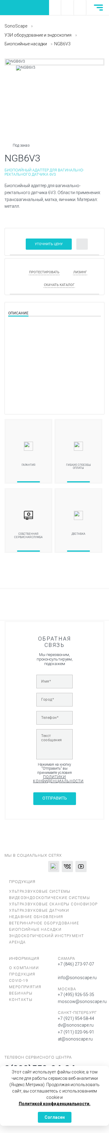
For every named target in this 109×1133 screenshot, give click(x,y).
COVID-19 (18, 981)
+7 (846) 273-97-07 (76, 964)
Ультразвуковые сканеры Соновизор (53, 904)
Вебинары (20, 993)
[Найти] (67, 7)
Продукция (22, 974)
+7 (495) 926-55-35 (76, 994)
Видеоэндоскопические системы (49, 898)
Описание (18, 313)
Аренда (17, 942)
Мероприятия (25, 987)
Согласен (55, 1117)
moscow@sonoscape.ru (82, 1001)
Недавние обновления (36, 917)
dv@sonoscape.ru (76, 1025)
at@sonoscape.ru (75, 1039)
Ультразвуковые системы (40, 891)
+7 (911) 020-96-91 (76, 1032)
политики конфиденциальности (54, 779)
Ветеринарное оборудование (44, 923)
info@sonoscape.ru (77, 977)
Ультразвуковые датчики (39, 910)
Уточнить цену (49, 244)
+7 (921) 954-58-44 (76, 1018)
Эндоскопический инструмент (46, 936)
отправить (54, 798)
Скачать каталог (59, 285)
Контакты (20, 1000)
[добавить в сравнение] (82, 244)
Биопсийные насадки (35, 929)
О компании (24, 968)
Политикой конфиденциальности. (55, 1103)
